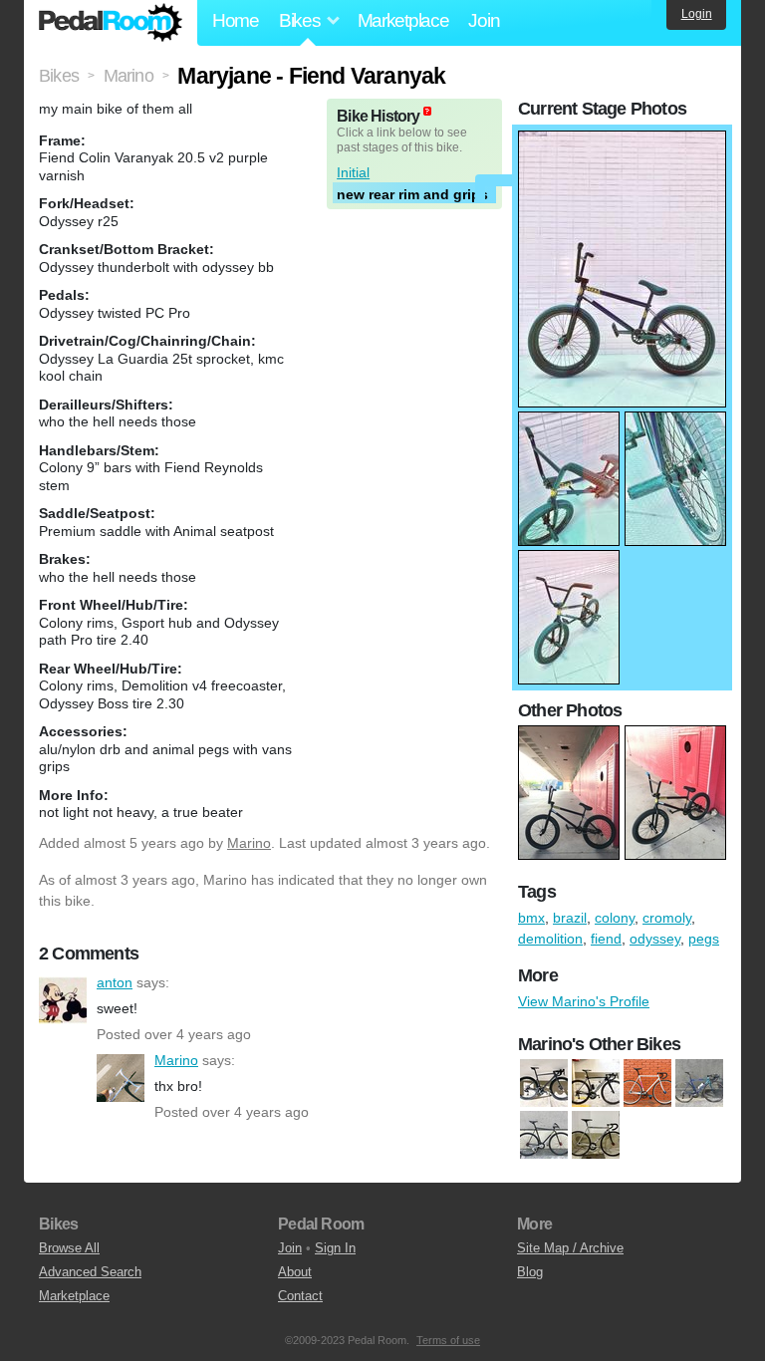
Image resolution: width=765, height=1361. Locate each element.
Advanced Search (90, 1271)
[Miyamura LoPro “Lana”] (544, 1136)
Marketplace (403, 20)
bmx (531, 918)
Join (483, 20)
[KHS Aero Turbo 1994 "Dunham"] (699, 1084)
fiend (606, 939)
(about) (427, 111)
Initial (353, 172)
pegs (703, 939)
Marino (249, 843)
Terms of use (448, 1340)
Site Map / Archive (570, 1247)
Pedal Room (110, 23)
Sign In (335, 1247)
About (295, 1271)
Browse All (69, 1247)
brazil (570, 918)
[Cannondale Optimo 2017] (596, 1084)
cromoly (666, 918)
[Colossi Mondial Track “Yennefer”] (647, 1084)
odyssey (655, 939)
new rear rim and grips (412, 194)
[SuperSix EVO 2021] (544, 1084)
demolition (550, 939)
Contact (300, 1295)
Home (235, 20)
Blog (530, 1271)
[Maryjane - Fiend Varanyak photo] (622, 140)
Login (696, 14)
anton (63, 1000)
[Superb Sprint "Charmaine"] (596, 1136)
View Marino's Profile (583, 1001)
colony (615, 918)
